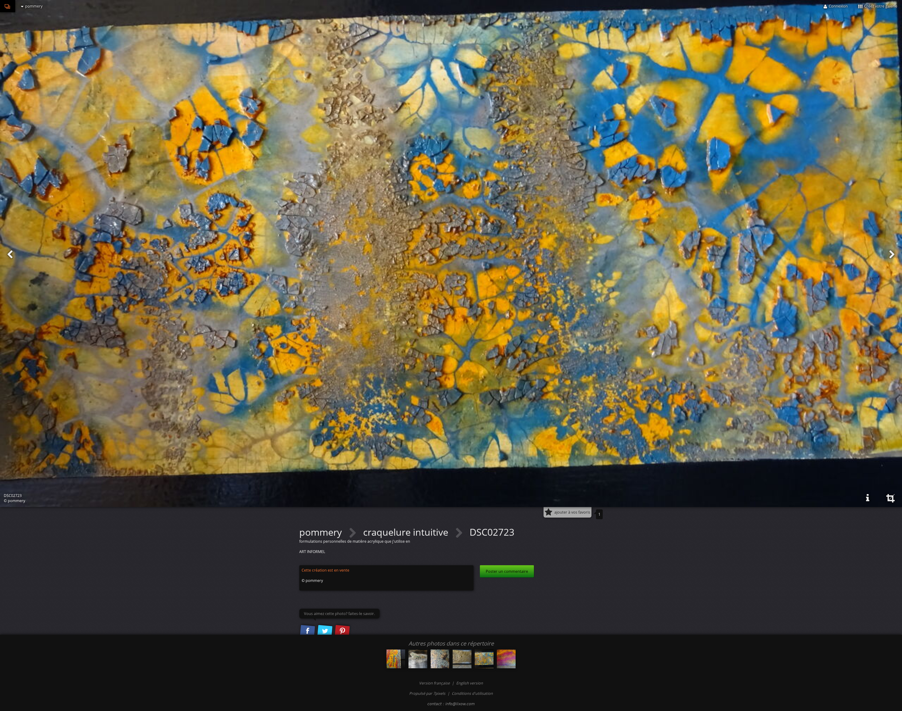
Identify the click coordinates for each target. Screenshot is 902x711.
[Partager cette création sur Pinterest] (342, 631)
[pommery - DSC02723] (484, 659)
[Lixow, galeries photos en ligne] (7, 6)
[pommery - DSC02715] (395, 659)
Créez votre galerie (880, 6)
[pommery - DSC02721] (462, 659)
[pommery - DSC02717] (417, 659)
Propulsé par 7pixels (427, 693)
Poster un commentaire (507, 571)
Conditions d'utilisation (472, 693)
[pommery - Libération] (506, 659)
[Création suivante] (892, 254)
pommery (321, 532)
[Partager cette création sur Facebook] (307, 631)
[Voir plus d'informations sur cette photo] (868, 498)
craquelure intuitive (407, 532)
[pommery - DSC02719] (440, 659)
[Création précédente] (10, 254)
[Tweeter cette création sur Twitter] (324, 631)
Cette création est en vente (325, 570)
